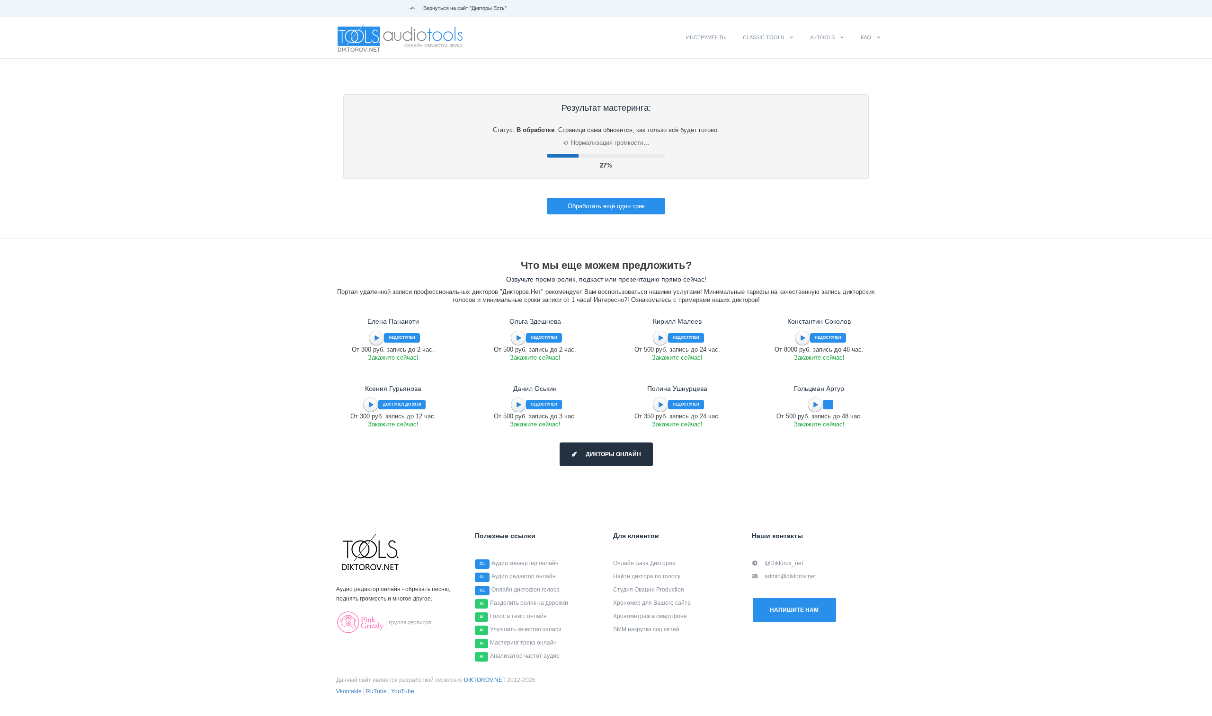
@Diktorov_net (784, 563)
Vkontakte (349, 691)
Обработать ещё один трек (606, 206)
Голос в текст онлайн (518, 616)
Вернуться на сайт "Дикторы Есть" (464, 8)
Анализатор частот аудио (525, 656)
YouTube (402, 691)
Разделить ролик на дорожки (529, 603)
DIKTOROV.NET (485, 680)
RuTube (376, 691)
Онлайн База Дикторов (644, 563)
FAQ (866, 37)
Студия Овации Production (648, 589)
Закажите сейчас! (393, 357)
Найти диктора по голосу (646, 576)
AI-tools (822, 37)
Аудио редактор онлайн (523, 576)
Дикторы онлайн (612, 454)
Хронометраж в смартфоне (650, 616)
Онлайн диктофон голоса (525, 589)
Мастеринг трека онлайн (523, 642)
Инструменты (706, 37)
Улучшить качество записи (525, 629)
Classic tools (763, 37)
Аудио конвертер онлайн (525, 563)
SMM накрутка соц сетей (646, 629)
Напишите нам (794, 610)
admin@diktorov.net (790, 576)
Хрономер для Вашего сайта (652, 603)
